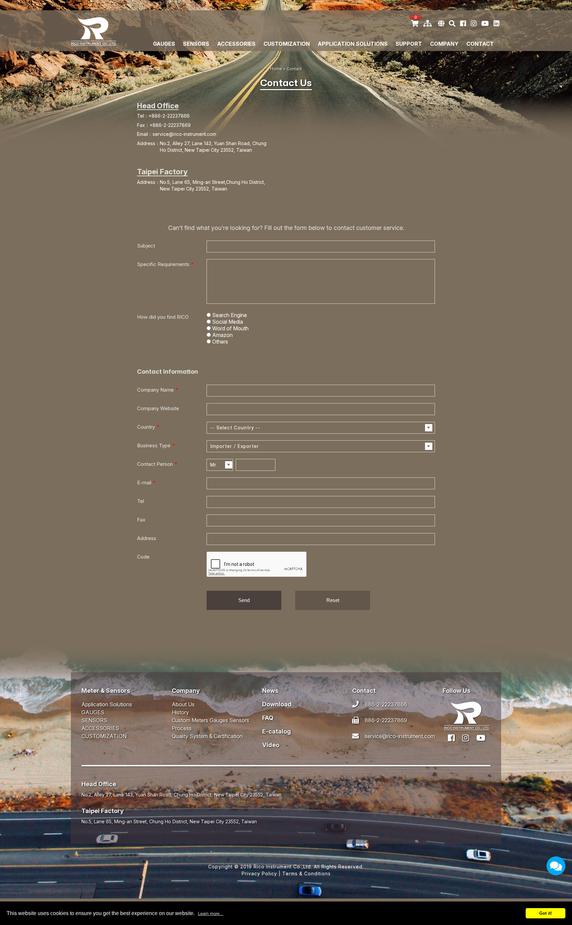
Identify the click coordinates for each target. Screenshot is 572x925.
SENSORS (196, 44)
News (270, 690)
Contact (480, 44)
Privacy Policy (259, 873)
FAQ (267, 717)
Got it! (545, 913)
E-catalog (276, 731)
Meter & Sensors (105, 690)
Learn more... (210, 913)
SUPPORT (409, 44)
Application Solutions (353, 44)
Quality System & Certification (207, 736)
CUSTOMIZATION (286, 44)
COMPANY (444, 44)
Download (277, 704)
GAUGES (164, 44)
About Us (183, 704)
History (180, 712)
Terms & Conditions (306, 873)
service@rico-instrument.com (184, 134)
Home (276, 68)
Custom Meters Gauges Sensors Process (210, 724)
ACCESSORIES (236, 44)
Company (186, 690)
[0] (414, 23)
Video (270, 744)
